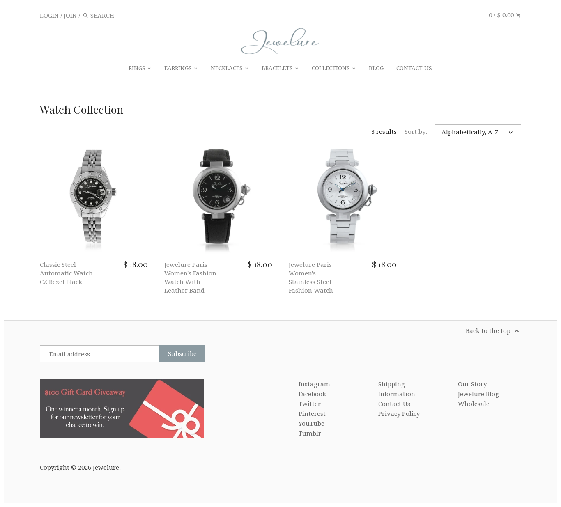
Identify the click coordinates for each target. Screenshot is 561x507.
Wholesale (474, 404)
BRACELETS (278, 68)
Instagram (314, 384)
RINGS (138, 68)
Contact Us (394, 404)
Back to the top (489, 331)
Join (70, 15)
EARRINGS (178, 68)
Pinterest (312, 414)
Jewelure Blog (478, 394)
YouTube (311, 423)
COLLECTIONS (332, 68)
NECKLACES (227, 68)
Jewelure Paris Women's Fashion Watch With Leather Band (190, 277)
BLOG (376, 68)
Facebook (312, 394)
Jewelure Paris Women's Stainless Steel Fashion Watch (311, 277)
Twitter (310, 404)
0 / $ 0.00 (502, 15)
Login (49, 15)
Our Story (472, 384)
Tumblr (310, 433)
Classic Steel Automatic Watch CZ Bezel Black (66, 273)
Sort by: (416, 131)
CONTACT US (414, 68)
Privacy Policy (399, 414)
